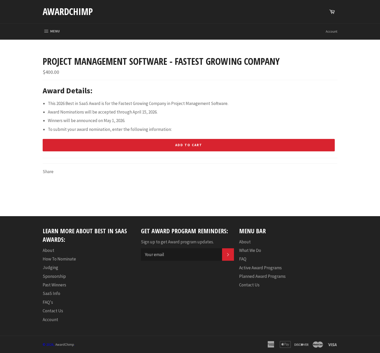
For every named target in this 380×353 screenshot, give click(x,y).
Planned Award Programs (262, 276)
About (48, 250)
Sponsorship (54, 276)
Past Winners (54, 285)
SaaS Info (51, 293)
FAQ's (48, 302)
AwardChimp (68, 11)
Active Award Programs (260, 268)
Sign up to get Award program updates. (177, 242)
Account (331, 31)
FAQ (242, 259)
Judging (50, 267)
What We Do (250, 250)
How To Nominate (59, 259)
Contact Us (53, 311)
